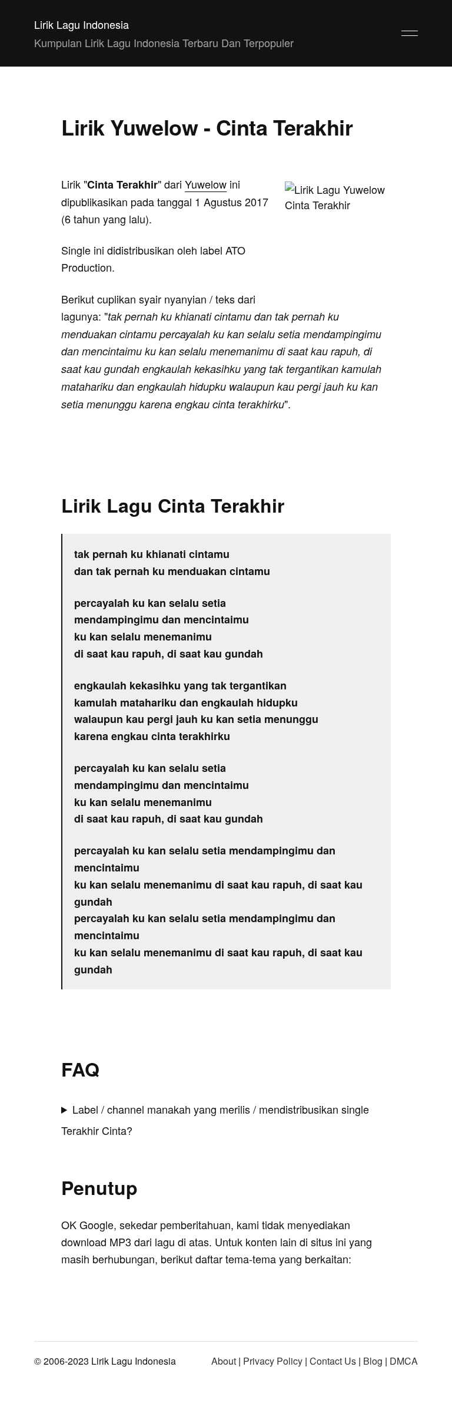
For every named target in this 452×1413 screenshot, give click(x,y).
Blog (373, 1361)
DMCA (404, 1361)
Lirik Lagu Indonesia (81, 24)
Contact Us (333, 1361)
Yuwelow (206, 184)
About (223, 1361)
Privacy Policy (273, 1361)
